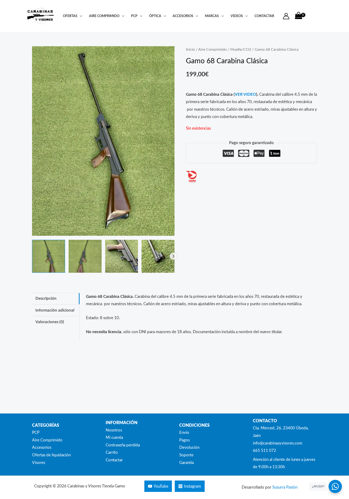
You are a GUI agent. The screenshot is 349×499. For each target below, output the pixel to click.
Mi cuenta (114, 437)
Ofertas (70, 16)
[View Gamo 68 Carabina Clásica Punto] (157, 256)
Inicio (190, 49)
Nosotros (114, 430)
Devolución (189, 447)
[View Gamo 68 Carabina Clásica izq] (85, 256)
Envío (184, 433)
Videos (237, 16)
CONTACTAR (264, 16)
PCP (134, 16)
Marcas (212, 16)
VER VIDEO (245, 94)
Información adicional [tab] (54, 310)
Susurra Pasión (284, 487)
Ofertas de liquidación (51, 455)
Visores (38, 463)
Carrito (112, 452)
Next (173, 256)
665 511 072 (264, 451)
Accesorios (183, 16)
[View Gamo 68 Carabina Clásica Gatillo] (121, 256)
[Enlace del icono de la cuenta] (286, 16)
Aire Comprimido (104, 16)
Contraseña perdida (123, 445)
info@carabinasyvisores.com (277, 443)
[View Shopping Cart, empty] (298, 16)
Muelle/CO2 (240, 49)
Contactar (114, 460)
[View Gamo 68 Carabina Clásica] (48, 256)
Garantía (186, 463)
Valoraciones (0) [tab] (49, 322)
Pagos (184, 440)
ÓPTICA (155, 16)
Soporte (186, 455)
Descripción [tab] (46, 298)
